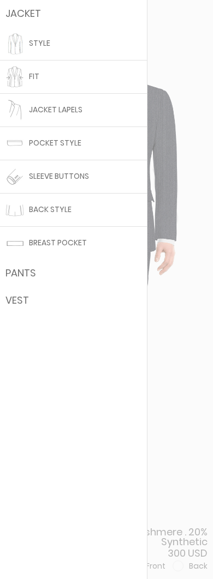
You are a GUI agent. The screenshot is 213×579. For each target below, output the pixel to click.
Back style (49, 209)
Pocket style (54, 143)
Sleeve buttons (58, 176)
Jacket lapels (54, 109)
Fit (33, 76)
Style (38, 43)
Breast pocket (57, 243)
